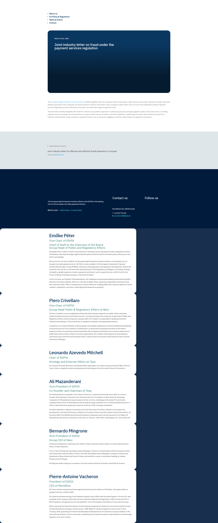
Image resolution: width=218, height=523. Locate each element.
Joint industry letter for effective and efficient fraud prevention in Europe (82, 151)
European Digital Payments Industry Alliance (68, 102)
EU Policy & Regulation (59, 16)
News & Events (56, 20)
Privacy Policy (76, 210)
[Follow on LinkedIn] (148, 211)
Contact (52, 23)
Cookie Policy (65, 210)
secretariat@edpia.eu (122, 216)
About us (53, 13)
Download (60, 155)
